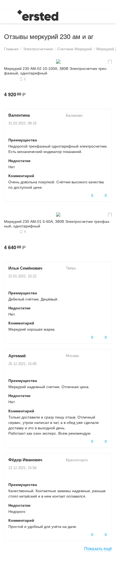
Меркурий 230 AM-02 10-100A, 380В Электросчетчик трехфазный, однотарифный (55, 70)
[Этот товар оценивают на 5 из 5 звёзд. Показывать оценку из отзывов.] (11, 79)
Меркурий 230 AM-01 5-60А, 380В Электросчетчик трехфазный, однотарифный (57, 223)
